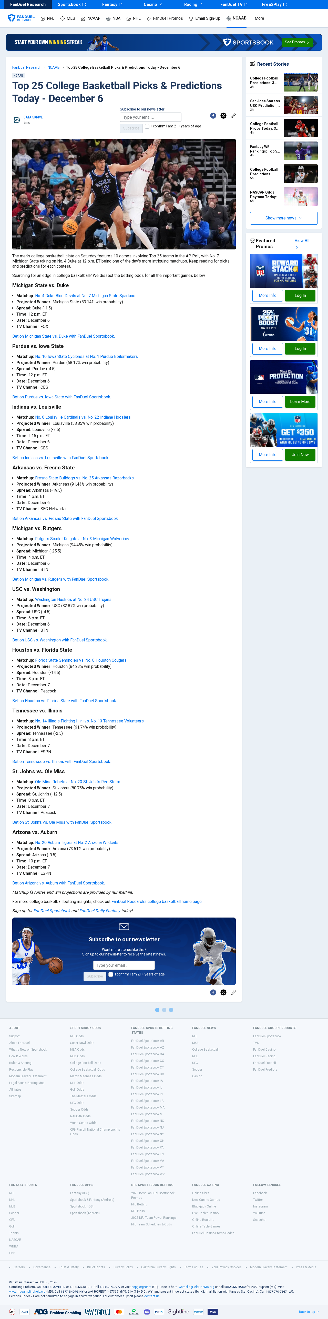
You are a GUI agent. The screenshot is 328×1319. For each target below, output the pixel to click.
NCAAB (240, 18)
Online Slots (200, 1193)
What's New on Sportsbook (28, 1049)
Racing (190, 4)
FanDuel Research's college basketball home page (156, 901)
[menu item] (21, 13)
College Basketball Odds (87, 1069)
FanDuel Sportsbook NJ (147, 1127)
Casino (150, 4)
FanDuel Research (27, 67)
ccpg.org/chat (141, 1287)
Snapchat (259, 1220)
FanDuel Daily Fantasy (99, 910)
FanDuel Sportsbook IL (146, 1087)
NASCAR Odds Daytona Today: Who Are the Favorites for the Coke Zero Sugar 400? (264, 194)
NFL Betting (139, 1204)
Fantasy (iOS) (79, 1193)
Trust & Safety (69, 1267)
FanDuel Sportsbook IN (147, 1094)
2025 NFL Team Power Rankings (154, 1218)
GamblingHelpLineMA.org (196, 1287)
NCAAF (93, 18)
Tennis (14, 1233)
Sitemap (15, 1096)
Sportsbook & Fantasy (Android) (92, 1200)
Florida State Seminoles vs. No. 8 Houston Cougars (81, 660)
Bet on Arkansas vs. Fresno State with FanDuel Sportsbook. (65, 518)
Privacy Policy (123, 1267)
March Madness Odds (86, 1076)
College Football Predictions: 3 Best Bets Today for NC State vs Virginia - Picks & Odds (265, 80)
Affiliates (15, 1089)
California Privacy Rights (158, 1267)
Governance (41, 1267)
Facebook (260, 1193)
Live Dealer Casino (205, 1213)
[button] (297, 42)
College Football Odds (85, 1063)
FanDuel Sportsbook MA (148, 1107)
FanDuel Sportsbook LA (147, 1101)
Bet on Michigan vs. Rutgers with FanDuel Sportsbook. (60, 579)
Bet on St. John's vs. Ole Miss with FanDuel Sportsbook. (62, 822)
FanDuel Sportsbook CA (147, 1054)
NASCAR (15, 1240)
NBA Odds (77, 1049)
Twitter (258, 1200)
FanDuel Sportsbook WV (148, 1174)
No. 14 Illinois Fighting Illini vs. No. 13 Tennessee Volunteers (89, 721)
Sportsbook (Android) (85, 1213)
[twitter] (223, 116)
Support (14, 1036)
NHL (137, 18)
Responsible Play (21, 1069)
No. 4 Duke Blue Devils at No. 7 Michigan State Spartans (85, 295)
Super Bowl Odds (82, 1043)
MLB (71, 18)
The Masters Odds (83, 1096)
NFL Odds (77, 1036)
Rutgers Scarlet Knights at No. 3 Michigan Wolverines (82, 538)
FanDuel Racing (264, 1056)
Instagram (260, 1206)
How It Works (18, 1056)
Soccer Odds (79, 1109)
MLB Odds (77, 1056)
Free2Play (272, 4)
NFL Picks (138, 1211)
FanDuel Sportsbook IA (147, 1081)
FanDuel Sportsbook (51, 910)
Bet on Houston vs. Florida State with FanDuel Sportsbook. (64, 700)
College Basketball (205, 1049)
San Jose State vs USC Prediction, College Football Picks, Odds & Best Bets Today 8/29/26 (265, 103)
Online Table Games (206, 1226)
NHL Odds (77, 1083)
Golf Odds (77, 1089)
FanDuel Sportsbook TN (147, 1154)
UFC (195, 1063)
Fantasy (109, 4)
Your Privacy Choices (227, 1267)
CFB (12, 1220)
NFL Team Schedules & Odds (151, 1224)
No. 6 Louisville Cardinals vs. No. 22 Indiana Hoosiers (83, 417)
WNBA (13, 1246)
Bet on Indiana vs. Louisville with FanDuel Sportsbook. (60, 457)
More (259, 18)
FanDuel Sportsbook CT (147, 1067)
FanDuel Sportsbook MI (147, 1114)
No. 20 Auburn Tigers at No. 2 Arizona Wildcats (76, 842)
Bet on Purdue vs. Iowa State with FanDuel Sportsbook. (61, 397)
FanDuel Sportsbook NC (147, 1121)
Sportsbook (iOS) (82, 1206)
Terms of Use (193, 1267)
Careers (19, 1267)
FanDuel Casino (264, 1049)
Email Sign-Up (207, 18)
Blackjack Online (204, 1206)
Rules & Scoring (20, 1063)
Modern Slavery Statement (28, 1076)
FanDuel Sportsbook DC (147, 1074)
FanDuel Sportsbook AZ (147, 1047)
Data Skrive (33, 117)
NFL (50, 18)
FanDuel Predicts (265, 1069)
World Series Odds (83, 1123)
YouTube (259, 1213)
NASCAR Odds (80, 1116)
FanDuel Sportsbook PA (147, 1147)
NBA (116, 18)
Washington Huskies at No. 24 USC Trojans (73, 599)
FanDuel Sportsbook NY (147, 1134)
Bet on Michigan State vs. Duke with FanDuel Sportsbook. (63, 336)
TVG (256, 1043)
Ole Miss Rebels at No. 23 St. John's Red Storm (77, 781)
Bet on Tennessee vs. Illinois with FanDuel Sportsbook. (61, 761)
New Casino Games (206, 1200)
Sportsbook (69, 4)
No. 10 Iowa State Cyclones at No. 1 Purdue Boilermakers (86, 356)
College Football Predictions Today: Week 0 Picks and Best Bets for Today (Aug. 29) (264, 171)
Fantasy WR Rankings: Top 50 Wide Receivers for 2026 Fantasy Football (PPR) (264, 149)
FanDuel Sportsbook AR (147, 1041)
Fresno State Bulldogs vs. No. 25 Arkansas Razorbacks (84, 478)
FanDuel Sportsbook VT (147, 1167)
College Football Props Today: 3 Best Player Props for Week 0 (265, 126)
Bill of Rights (96, 1267)
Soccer (197, 1069)
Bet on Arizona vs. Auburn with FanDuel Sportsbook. (58, 883)
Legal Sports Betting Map (26, 1083)
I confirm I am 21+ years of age (176, 126)
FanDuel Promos (168, 18)
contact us (152, 1296)
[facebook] (213, 116)
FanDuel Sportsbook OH (147, 1141)
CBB (12, 1253)
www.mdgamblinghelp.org (27, 1291)
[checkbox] (147, 126)
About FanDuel (19, 1043)
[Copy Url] (233, 115)
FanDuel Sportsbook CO (147, 1061)
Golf (12, 1226)
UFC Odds (77, 1103)
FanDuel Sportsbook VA (147, 1161)
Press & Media (306, 1267)
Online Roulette (203, 1220)
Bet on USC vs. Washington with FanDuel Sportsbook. (60, 640)
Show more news (280, 218)
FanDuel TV (231, 4)
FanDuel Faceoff (264, 1063)
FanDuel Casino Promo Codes (213, 1233)
